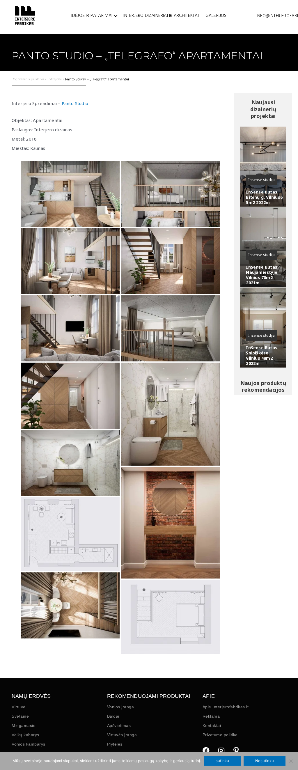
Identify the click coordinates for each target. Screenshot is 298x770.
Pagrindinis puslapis (28, 79)
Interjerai (55, 79)
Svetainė (20, 716)
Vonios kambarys (28, 744)
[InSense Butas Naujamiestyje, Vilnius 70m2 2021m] (263, 247)
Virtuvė (19, 707)
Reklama (211, 716)
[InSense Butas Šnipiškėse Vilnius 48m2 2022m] (263, 328)
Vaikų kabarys (25, 734)
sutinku (222, 760)
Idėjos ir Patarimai (92, 15)
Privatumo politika (220, 734)
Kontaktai (212, 725)
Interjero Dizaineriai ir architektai (161, 15)
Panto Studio (75, 103)
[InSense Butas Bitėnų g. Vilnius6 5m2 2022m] (263, 167)
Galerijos (216, 15)
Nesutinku (264, 760)
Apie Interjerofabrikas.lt (226, 707)
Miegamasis (23, 725)
